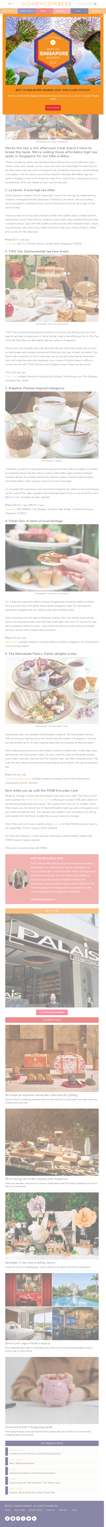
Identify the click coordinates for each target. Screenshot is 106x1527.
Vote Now (53, 107)
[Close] (101, 16)
